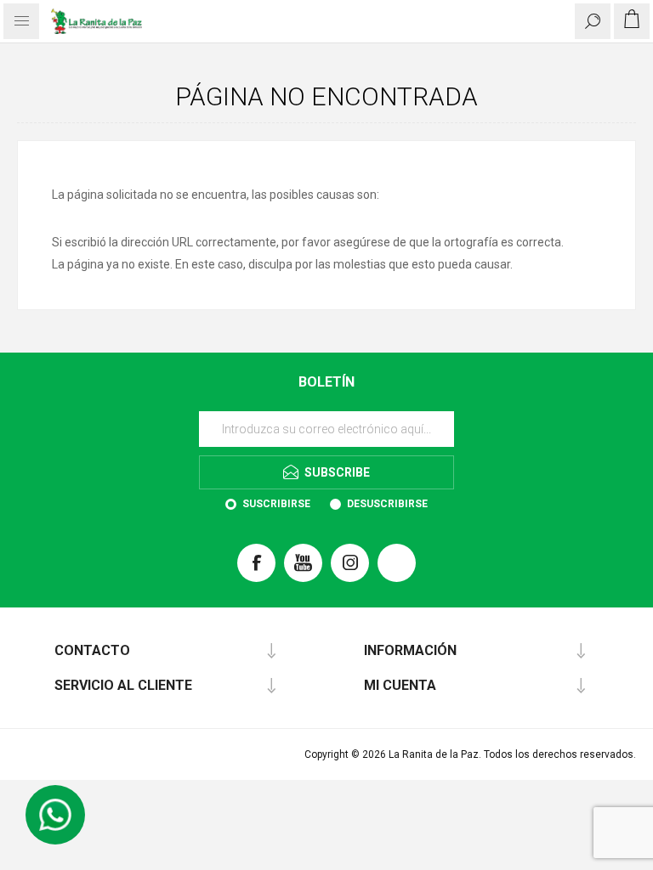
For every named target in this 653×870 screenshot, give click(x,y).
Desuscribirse (387, 504)
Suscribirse (276, 504)
